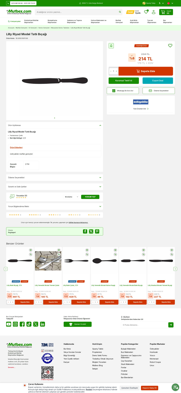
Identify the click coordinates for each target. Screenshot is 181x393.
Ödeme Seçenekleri (161, 91)
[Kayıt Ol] (170, 324)
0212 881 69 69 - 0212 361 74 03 (23, 3)
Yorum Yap (90, 197)
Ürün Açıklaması (14, 125)
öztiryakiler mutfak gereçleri (21, 154)
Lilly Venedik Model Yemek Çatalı (47, 285)
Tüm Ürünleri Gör (139, 109)
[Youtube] (8, 324)
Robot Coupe (155, 362)
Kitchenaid (154, 359)
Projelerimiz (97, 352)
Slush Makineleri (127, 364)
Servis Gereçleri (44, 28)
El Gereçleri (33, 28)
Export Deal (157, 80)
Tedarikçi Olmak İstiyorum (102, 359)
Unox (152, 365)
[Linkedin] (42, 324)
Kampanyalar (15, 21)
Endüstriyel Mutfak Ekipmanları (31, 21)
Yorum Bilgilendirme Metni (18, 206)
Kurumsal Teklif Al (123, 80)
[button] (6, 269)
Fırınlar (123, 367)
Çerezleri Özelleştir (129, 388)
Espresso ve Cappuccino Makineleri (131, 356)
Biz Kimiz (67, 349)
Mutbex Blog (97, 365)
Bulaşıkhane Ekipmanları (52, 21)
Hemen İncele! (80, 324)
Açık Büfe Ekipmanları (134, 21)
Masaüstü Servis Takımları (60, 28)
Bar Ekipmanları (167, 21)
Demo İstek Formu (99, 355)
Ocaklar (124, 371)
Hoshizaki (154, 352)
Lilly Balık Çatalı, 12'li (70, 285)
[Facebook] (22, 324)
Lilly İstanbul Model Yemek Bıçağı (160, 285)
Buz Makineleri (127, 352)
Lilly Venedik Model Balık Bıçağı (131, 285)
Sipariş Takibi (97, 349)
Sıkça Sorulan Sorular (72, 352)
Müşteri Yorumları (99, 362)
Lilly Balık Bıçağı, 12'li (14, 285)
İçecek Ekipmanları (152, 21)
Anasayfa (11, 28)
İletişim (95, 369)
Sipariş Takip (150, 3)
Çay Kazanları (126, 361)
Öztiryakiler (154, 349)
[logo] (18, 12)
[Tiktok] (28, 324)
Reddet (89, 389)
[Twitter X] (35, 324)
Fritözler (124, 374)
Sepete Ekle (148, 71)
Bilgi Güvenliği (69, 355)
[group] (54, 80)
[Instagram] (15, 324)
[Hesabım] (154, 12)
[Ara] (120, 12)
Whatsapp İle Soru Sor (125, 91)
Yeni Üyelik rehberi (71, 359)
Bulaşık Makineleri (128, 349)
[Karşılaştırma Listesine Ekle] (31, 254)
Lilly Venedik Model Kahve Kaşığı (103, 285)
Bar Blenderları (127, 377)
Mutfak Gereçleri (119, 21)
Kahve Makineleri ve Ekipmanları (98, 21)
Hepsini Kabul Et (150, 388)
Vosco (152, 355)
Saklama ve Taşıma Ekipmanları (74, 21)
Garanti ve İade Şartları (17, 187)
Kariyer (66, 362)
